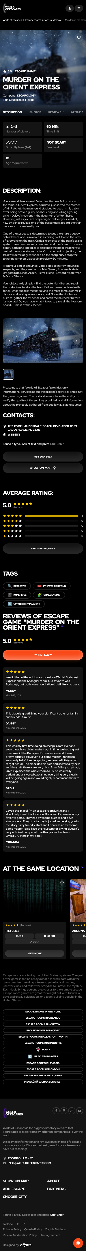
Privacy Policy (12, 1229)
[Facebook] (56, 1110)
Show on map (16, 1181)
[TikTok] (71, 1110)
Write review (43, 654)
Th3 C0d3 (12, 931)
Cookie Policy (33, 1229)
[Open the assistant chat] (78, 1243)
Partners (56, 1189)
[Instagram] (63, 1110)
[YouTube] (79, 1110)
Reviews (56, 112)
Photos (35, 112)
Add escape (14, 1189)
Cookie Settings (55, 1229)
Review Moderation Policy (20, 1235)
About (53, 1181)
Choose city (14, 1197)
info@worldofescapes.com (29, 1163)
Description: (12, 112)
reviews (18, 507)
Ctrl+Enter (57, 444)
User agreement (50, 1235)
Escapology (26, 95)
